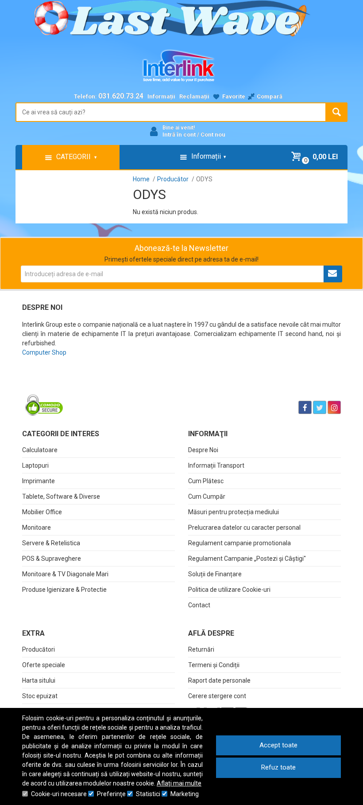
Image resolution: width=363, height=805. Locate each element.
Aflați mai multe (179, 783)
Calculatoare (40, 449)
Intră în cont (179, 134)
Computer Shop (44, 352)
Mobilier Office (42, 512)
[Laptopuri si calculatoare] (77, 385)
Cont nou (213, 134)
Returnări (201, 649)
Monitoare (36, 527)
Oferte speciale (43, 664)
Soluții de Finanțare (215, 574)
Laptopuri (35, 465)
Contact (199, 605)
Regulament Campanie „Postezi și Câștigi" (247, 558)
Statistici (148, 793)
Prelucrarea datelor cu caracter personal (244, 527)
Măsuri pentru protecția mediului (233, 512)
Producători (38, 649)
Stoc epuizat (40, 695)
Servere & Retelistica (51, 543)
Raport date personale (219, 680)
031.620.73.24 (120, 96)
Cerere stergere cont (217, 695)
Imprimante (38, 481)
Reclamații (194, 96)
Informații (161, 96)
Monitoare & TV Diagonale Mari (65, 574)
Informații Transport (216, 465)
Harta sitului (38, 680)
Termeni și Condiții (213, 664)
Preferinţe (111, 793)
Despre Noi (203, 449)
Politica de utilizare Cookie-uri (229, 589)
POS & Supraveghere (51, 558)
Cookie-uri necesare (59, 793)
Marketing (184, 793)
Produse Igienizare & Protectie (64, 589)
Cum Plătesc (206, 481)
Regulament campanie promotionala (239, 543)
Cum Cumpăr (206, 496)
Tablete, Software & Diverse (61, 496)
